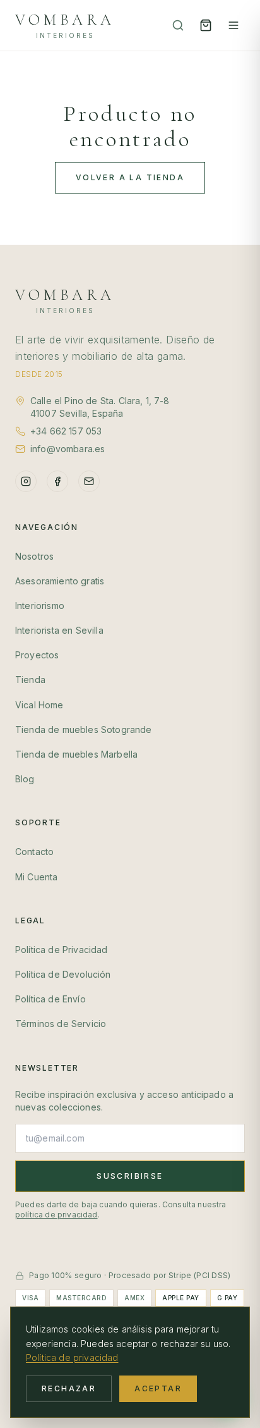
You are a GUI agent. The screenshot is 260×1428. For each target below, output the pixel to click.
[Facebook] (57, 481)
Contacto (34, 851)
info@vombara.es (67, 448)
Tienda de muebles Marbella (76, 754)
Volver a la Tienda (130, 177)
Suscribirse (130, 1176)
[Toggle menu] (233, 25)
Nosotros (34, 556)
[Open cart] (205, 25)
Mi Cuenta (36, 876)
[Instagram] (26, 481)
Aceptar (158, 1388)
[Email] (89, 481)
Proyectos (37, 654)
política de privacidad (56, 1214)
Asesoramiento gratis (59, 581)
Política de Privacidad (61, 949)
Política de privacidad (72, 1357)
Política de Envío (50, 999)
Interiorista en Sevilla (59, 630)
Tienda (30, 679)
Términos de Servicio (60, 1023)
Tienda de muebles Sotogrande (83, 729)
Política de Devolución (63, 974)
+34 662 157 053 (66, 431)
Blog (25, 778)
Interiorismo (39, 605)
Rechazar (69, 1388)
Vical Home (39, 704)
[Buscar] (178, 25)
